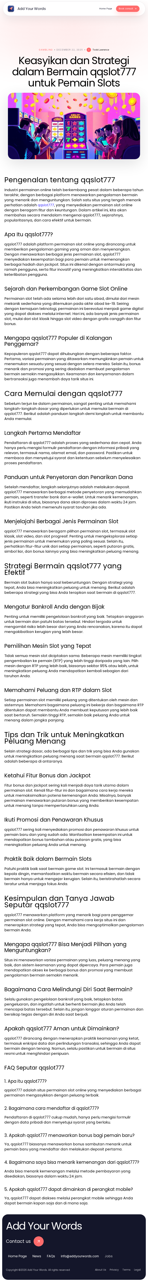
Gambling (46, 49)
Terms (126, 1270)
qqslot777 (46, 205)
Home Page (17, 1256)
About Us (100, 1270)
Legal (137, 1270)
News (36, 1256)
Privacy (114, 1270)
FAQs (51, 1256)
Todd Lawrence (100, 49)
